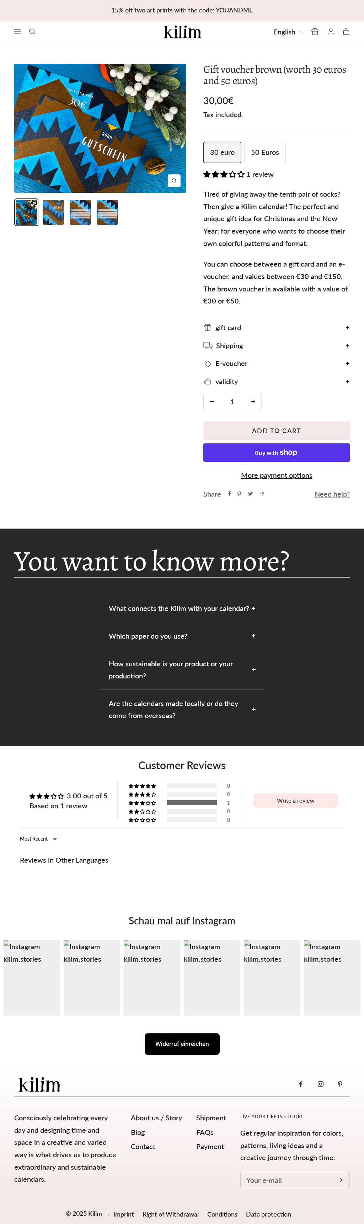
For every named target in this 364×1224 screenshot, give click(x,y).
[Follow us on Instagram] (320, 1084)
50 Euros (265, 152)
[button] (224, 174)
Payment (210, 1146)
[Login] (331, 31)
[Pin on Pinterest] (239, 493)
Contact (143, 1146)
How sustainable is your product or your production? (171, 669)
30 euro (222, 152)
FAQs (205, 1132)
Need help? (332, 494)
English (284, 32)
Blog (138, 1132)
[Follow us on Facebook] (301, 1084)
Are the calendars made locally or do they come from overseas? (173, 709)
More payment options (276, 475)
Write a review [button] (296, 800)
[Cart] (346, 31)
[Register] (340, 1179)
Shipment (211, 1117)
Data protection (268, 1214)
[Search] (32, 31)
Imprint (123, 1214)
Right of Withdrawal (171, 1214)
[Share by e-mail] (262, 494)
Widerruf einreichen (182, 1043)
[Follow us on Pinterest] (340, 1084)
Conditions (223, 1214)
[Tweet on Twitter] (250, 493)
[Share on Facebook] (229, 493)
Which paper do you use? (148, 636)
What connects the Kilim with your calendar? (179, 608)
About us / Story (156, 1117)
